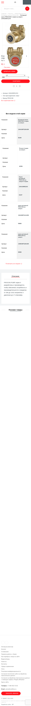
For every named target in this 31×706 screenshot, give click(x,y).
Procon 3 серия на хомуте (13, 508)
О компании (5, 651)
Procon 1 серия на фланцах (14, 348)
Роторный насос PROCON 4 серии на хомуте (23, 121)
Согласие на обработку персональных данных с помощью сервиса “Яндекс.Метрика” (15, 678)
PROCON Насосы (20, 13)
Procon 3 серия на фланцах (14, 540)
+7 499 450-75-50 (12, 685)
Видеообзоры (5, 659)
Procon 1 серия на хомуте (13, 316)
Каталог (3, 649)
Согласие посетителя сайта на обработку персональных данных (14, 674)
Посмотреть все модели (13, 263)
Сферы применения (7, 666)
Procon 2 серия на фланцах (14, 444)
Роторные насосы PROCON (9, 15)
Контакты (4, 664)
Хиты (2, 669)
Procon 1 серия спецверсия (14, 380)
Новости (3, 661)
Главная (3, 13)
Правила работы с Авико (9, 654)
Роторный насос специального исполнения (15, 476)
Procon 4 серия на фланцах (14, 604)
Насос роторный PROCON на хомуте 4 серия (23, 179)
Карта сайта (5, 682)
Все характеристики (7, 100)
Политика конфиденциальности (11, 671)
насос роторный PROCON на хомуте (23, 207)
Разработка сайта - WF (7, 704)
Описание (15, 276)
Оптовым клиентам (7, 646)
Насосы (10, 13)
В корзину (16, 81)
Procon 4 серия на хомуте (23, 149)
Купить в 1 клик (9, 71)
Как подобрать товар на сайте (10, 656)
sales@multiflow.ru (10, 689)
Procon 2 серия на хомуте (13, 412)
